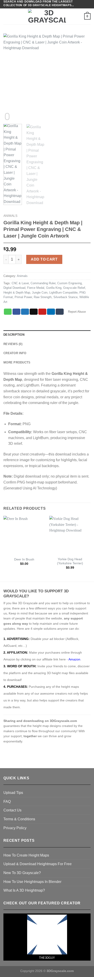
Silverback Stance (65, 297)
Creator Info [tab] (14, 353)
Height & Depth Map (16, 292)
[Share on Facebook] (17, 312)
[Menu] (6, 16)
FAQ (7, 801)
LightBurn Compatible (63, 292)
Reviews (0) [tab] (12, 344)
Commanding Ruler (43, 283)
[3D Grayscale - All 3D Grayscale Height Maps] (47, 16)
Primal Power (23, 297)
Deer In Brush (24, 559)
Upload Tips (13, 793)
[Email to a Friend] (34, 312)
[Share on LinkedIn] (51, 312)
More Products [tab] (16, 362)
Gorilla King (53, 287)
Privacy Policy (14, 828)
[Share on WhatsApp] (8, 312)
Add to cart (44, 259)
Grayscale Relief (74, 287)
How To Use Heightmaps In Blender (32, 882)
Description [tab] (13, 334)
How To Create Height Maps (26, 855)
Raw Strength (43, 297)
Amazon (74, 659)
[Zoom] (7, 116)
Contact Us (12, 810)
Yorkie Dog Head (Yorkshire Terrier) (70, 561)
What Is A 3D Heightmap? (24, 890)
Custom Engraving (69, 283)
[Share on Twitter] (25, 312)
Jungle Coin (39, 292)
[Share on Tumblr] (60, 312)
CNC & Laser (20, 283)
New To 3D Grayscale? (22, 873)
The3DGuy (47, 957)
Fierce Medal (35, 287)
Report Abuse (76, 311)
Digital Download (14, 287)
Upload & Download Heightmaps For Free (37, 864)
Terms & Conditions (19, 819)
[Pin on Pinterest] (42, 312)
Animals (10, 215)
